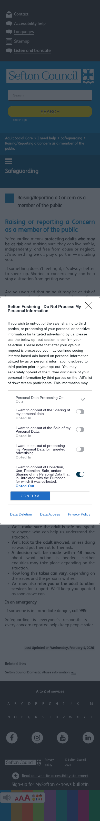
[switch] (80, 411)
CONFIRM (30, 496)
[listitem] (50, 399)
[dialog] (50, 410)
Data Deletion (21, 514)
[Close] (90, 307)
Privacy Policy (79, 514)
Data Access (50, 514)
